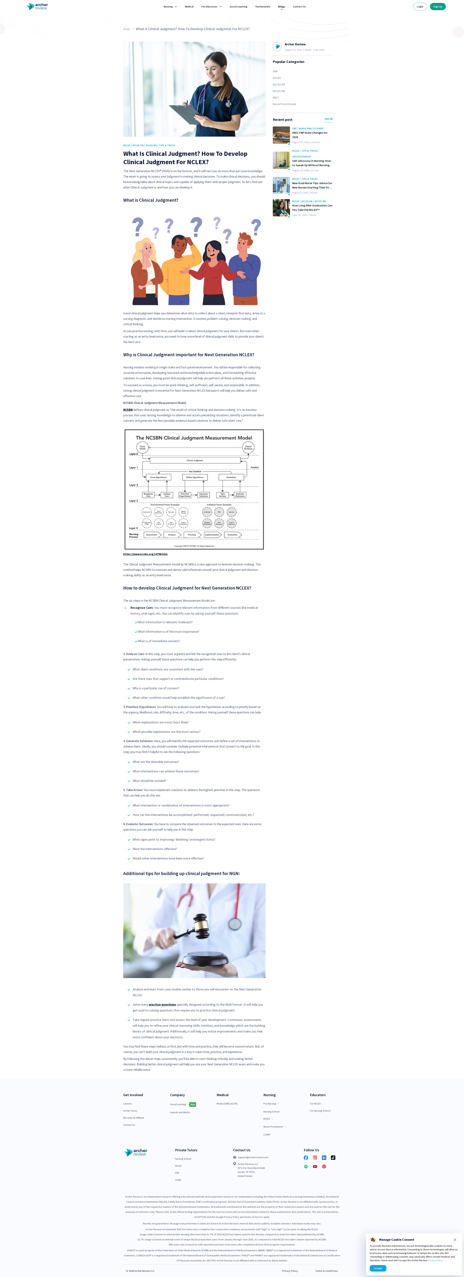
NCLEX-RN (151, 145)
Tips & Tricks (167, 145)
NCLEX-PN (138, 145)
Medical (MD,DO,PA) (227, 1103)
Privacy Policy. (435, 1260)
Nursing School (271, 1111)
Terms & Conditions (326, 1270)
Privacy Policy (290, 1270)
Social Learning (178, 1104)
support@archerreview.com (253, 1157)
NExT (276, 97)
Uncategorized (301, 156)
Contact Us (129, 1124)
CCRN (178, 1180)
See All (328, 118)
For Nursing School (320, 1110)
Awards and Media (180, 1112)
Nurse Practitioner (284, 104)
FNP (275, 71)
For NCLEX (315, 1103)
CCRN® (266, 1134)
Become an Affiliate (133, 1117)
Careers (127, 1103)
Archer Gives (130, 1110)
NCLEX (126, 145)
